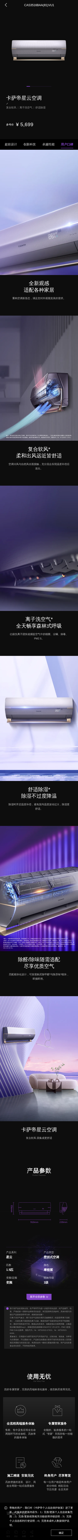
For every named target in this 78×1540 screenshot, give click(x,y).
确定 (61, 1532)
